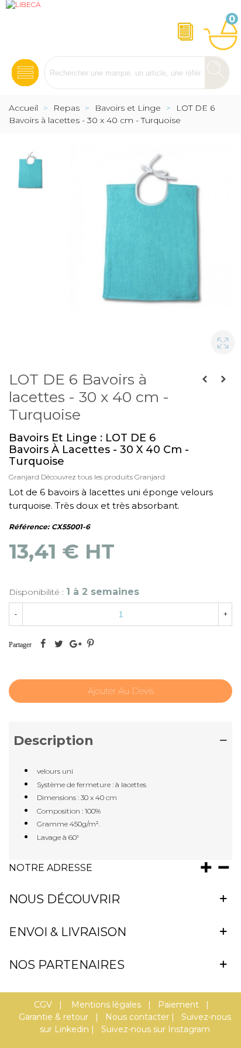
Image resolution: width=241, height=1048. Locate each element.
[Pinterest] (90, 645)
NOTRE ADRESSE (50, 867)
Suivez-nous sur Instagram (155, 1029)
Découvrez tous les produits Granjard (103, 476)
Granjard (24, 476)
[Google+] (74, 645)
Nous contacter (137, 1017)
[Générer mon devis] (183, 28)
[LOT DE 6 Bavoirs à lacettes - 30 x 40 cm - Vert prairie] (223, 379)
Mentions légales (105, 1004)
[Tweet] (58, 645)
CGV (43, 1004)
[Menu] (25, 69)
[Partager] (42, 645)
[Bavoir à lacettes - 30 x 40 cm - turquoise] (217, 337)
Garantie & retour (53, 1017)
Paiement (178, 1004)
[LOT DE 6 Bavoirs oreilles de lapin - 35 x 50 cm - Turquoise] (205, 379)
